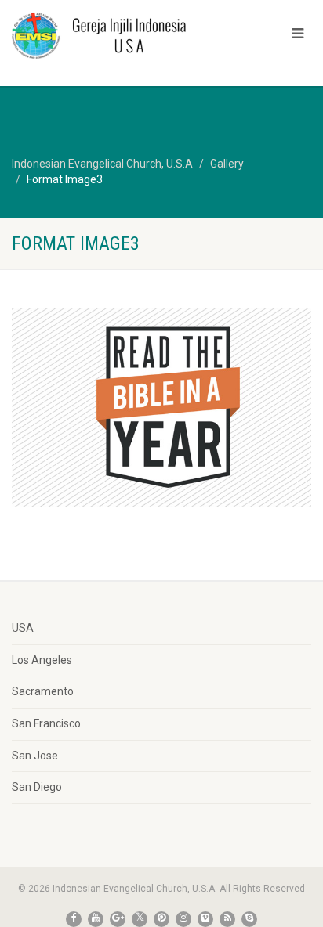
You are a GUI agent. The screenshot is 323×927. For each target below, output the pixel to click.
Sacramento (43, 691)
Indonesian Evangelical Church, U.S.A (102, 163)
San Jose (35, 755)
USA (23, 628)
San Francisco (46, 723)
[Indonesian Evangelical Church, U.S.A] (108, 35)
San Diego (37, 787)
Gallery (227, 163)
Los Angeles (42, 660)
